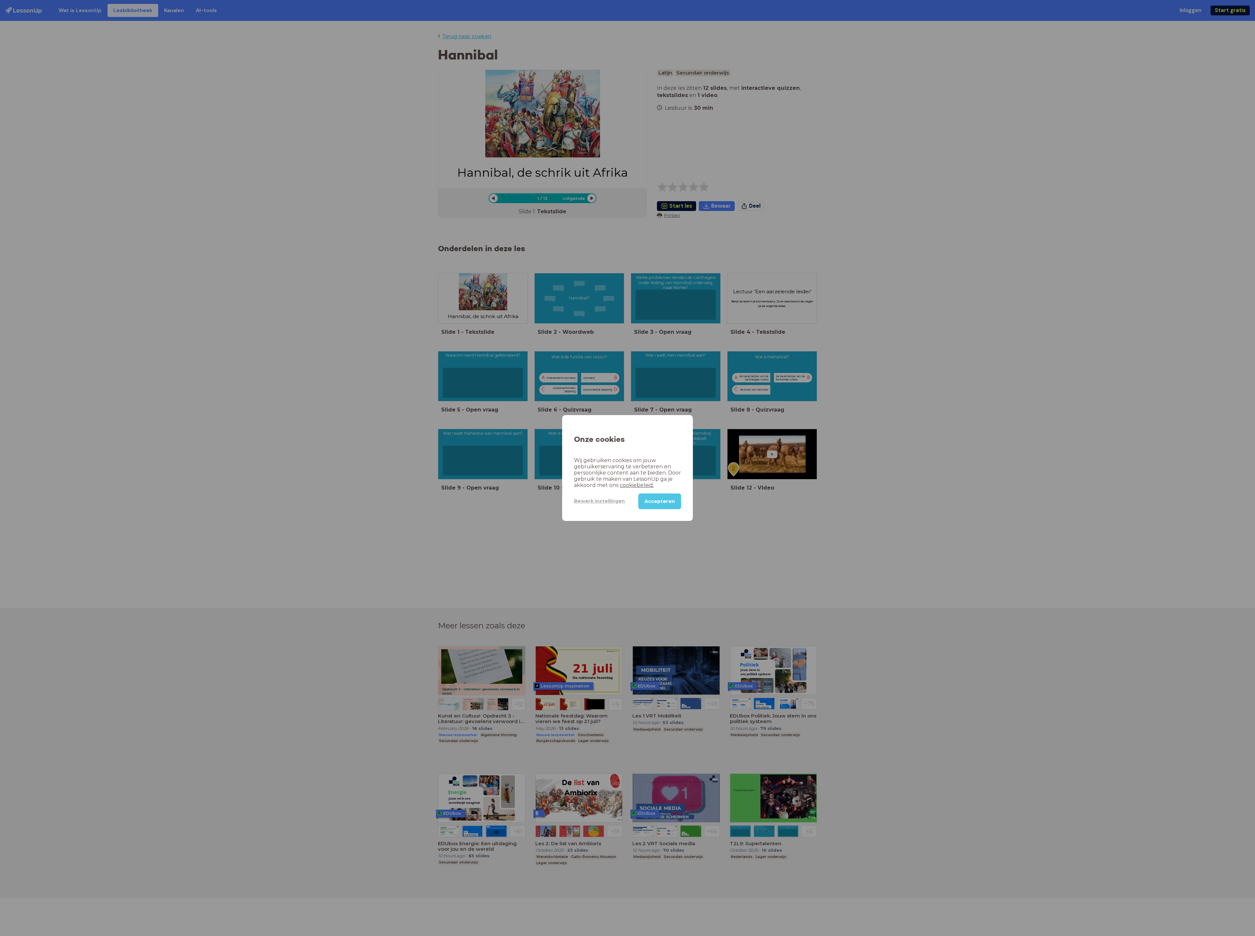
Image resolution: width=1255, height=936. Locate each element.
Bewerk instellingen (599, 501)
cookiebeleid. (637, 485)
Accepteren (659, 501)
